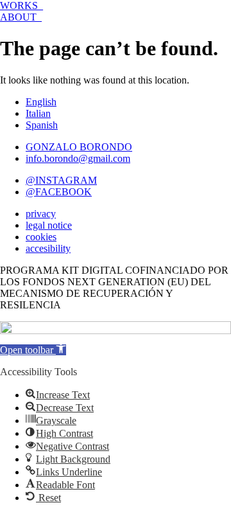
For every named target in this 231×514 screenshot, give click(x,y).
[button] (33, 349)
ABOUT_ (21, 17)
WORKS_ (21, 5)
